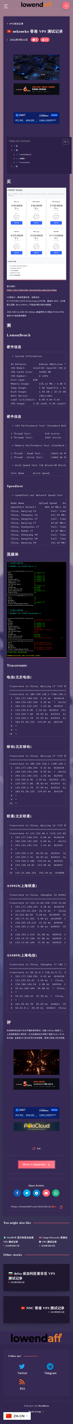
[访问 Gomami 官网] (36, 96)
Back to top (35, 1411)
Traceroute (25, 162)
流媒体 (22, 158)
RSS (22, 1388)
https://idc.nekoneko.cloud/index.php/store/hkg (32, 289)
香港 (39, 1148)
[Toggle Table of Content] (64, 142)
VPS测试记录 (16, 23)
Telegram (50, 1373)
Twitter (22, 1373)
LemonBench (25, 154)
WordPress (43, 1406)
